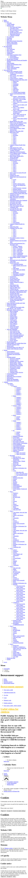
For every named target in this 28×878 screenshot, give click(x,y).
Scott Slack (12, 325)
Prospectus (9, 48)
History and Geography (19, 523)
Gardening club (17, 547)
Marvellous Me (20, 472)
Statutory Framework (18, 450)
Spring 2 (18, 391)
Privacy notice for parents (13, 67)
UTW (14, 470)
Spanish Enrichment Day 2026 (17, 125)
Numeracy (15, 493)
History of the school (12, 42)
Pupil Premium (10, 63)
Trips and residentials (12, 329)
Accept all (9, 811)
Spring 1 (18, 390)
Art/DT (15, 631)
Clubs (14, 529)
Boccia (14, 86)
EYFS (14, 179)
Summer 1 (18, 393)
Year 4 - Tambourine (18, 253)
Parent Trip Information (12, 379)
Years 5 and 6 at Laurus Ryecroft (18, 172)
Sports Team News (11, 305)
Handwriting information (13, 380)
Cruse (5, 697)
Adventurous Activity (18, 275)
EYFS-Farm (13, 339)
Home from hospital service (20, 190)
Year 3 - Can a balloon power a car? (18, 108)
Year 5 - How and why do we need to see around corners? (19, 116)
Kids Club (9, 39)
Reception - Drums (17, 247)
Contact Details (10, 24)
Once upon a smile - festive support (12, 705)
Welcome (9, 23)
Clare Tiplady (13, 314)
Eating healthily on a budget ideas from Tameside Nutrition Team (16, 344)
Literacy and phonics (18, 515)
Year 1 (14, 136)
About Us (6, 21)
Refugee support (17, 189)
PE (14, 430)
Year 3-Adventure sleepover (17, 335)
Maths (14, 396)
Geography (16, 505)
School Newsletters (11, 304)
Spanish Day (13, 276)
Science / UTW (17, 405)
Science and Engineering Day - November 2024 (17, 244)
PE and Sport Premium (12, 59)
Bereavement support (15, 366)
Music (14, 415)
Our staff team (10, 36)
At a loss (6, 695)
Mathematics (16, 484)
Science (15, 479)
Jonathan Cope (13, 318)
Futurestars (15, 84)
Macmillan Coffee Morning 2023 (18, 292)
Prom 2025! (13, 174)
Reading (15, 482)
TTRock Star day (14, 289)
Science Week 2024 (15, 279)
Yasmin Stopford (14, 328)
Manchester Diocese (15, 34)
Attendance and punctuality (13, 354)
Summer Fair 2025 (14, 175)
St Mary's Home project (19, 183)
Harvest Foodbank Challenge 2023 (18, 290)
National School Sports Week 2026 (18, 79)
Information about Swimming (14, 376)
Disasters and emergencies (19, 192)
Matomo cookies (9, 848)
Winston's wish (7, 700)
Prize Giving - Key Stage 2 (16, 75)
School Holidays (11, 351)
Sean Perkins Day (14, 285)
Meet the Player (17, 457)
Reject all (3, 811)
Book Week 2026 (14, 132)
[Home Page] (1, 8)
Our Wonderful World (21, 475)
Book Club (16, 464)
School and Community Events (14, 71)
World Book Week (14, 280)
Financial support (14, 360)
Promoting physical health (16, 365)
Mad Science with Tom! (16, 204)
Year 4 (14, 140)
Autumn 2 (18, 389)
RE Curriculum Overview (16, 30)
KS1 (14, 181)
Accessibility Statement (12, 781)
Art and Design (17, 558)
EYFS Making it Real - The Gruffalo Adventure (17, 149)
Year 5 (14, 142)
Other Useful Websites (18, 448)
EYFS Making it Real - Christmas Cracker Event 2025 (18, 154)
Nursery (15, 134)
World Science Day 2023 (16, 294)
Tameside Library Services (16, 372)
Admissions (10, 53)
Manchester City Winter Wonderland (19, 459)
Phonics (15, 483)
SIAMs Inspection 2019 (16, 32)
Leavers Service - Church (16, 78)
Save (14, 876)
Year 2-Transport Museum (16, 336)
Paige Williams (13, 323)
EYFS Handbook (14, 57)
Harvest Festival (17, 465)
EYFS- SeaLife (14, 340)
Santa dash (12, 301)
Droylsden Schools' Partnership (14, 41)
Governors (9, 38)
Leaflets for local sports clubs (17, 307)
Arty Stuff (15, 656)
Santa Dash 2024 (14, 226)
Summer (18, 419)
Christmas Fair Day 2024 (16, 228)
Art (14, 498)
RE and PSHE (16, 497)
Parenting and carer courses (16, 361)
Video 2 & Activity (21, 454)
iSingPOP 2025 (14, 158)
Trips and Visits (17, 509)
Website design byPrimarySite (11, 791)
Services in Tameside (15, 358)
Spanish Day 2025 (14, 195)
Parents (5, 350)
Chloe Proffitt (13, 312)
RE (14, 516)
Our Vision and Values (15, 27)
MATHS (15, 584)
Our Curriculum (11, 49)
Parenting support (11, 357)
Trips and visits (16, 568)
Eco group (9, 45)
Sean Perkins (16, 222)
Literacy (15, 386)
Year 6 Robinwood (14, 330)
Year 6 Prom (13, 77)
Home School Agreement (13, 353)
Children (6, 382)
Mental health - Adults (15, 362)
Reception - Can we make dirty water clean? (19, 100)
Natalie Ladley (13, 322)
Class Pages (10, 383)
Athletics (15, 88)
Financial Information (12, 43)
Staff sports (16, 89)
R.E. (14, 559)
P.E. (14, 556)
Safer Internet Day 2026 (16, 147)
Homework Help (11, 658)
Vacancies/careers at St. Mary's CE (15, 347)
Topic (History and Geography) (17, 554)
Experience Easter (14, 127)
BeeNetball (16, 272)
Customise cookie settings (19, 811)
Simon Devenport (14, 326)
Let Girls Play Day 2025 (16, 208)
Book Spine (10, 50)
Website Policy (10, 784)
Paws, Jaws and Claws (21, 473)
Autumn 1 (18, 387)
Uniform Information (12, 373)
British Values (10, 66)
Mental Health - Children (16, 364)
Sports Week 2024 (14, 262)
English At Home (17, 655)
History (15, 504)
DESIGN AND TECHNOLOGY (17, 621)
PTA (8, 355)
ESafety (9, 659)
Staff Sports (16, 268)
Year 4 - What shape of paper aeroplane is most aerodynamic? (20, 112)
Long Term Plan (17, 440)
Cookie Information (11, 783)
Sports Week (16, 652)
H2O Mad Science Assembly (17, 196)
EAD (14, 466)
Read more (6, 761)
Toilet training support (18, 447)
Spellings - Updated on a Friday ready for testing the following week (19, 648)
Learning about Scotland (19, 92)
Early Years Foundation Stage (14, 54)
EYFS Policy (13, 56)
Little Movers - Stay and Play (14, 308)
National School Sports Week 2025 (18, 193)
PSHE (14, 421)
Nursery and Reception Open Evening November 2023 (17, 299)
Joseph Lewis (13, 319)
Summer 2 (18, 394)
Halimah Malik (13, 317)
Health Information (11, 342)
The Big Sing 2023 (14, 293)
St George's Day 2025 (15, 203)
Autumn (18, 416)
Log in (5, 662)
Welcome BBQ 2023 (15, 287)
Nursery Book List (17, 439)
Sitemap (6, 774)
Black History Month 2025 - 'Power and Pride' (17, 156)
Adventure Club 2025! (15, 201)
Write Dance (16, 451)
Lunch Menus (10, 375)
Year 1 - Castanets (17, 249)
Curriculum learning (18, 264)
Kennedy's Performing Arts (19, 468)
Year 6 (14, 143)
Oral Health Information (19, 446)
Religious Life (10, 25)
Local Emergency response (19, 188)
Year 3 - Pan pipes (17, 251)
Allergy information (12, 68)
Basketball (15, 85)
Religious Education (18, 436)
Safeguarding (10, 378)
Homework (16, 645)
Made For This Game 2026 (16, 131)
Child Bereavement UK (9, 692)
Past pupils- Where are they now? (15, 310)
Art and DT (16, 522)
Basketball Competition (19, 274)
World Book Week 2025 (16, 210)
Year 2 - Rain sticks (18, 250)
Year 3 (14, 139)
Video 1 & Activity (21, 452)
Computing (16, 508)
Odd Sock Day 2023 (15, 296)
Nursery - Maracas (17, 246)
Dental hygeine (13, 371)
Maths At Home (17, 654)
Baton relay (16, 81)
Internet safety (10, 346)
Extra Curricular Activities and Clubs (16, 303)
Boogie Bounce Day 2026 (16, 121)
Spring (17, 418)
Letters (14, 651)
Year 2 (14, 138)
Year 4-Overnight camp (15, 333)
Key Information (8, 46)
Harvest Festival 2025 (15, 160)
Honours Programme (18, 642)
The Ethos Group (14, 28)
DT (14, 500)
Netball (15, 82)
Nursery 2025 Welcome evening (15, 348)
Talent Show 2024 (14, 286)
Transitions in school (15, 368)
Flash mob (15, 91)
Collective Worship (14, 35)
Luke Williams (13, 321)
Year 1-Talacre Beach (15, 337)
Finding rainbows (8, 703)
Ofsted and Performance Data (14, 64)
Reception (15, 135)
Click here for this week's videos (20, 586)
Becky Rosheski (14, 311)
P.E (14, 537)
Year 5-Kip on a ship (15, 332)
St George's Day (14, 278)
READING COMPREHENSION (18, 624)
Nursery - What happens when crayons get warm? (19, 97)
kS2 (14, 182)
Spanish (15, 561)
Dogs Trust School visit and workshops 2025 (17, 206)
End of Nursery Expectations (20, 443)
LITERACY (16, 602)
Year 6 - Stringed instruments (20, 256)
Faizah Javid (13, 315)
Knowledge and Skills (18, 441)
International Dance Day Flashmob (18, 200)
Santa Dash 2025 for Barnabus (17, 152)
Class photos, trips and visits (20, 512)
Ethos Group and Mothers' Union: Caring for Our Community (18, 123)
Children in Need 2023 (15, 297)
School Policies (10, 52)
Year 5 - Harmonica (18, 254)
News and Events (8, 70)
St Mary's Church (14, 31)
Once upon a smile (8, 690)
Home (5, 20)
